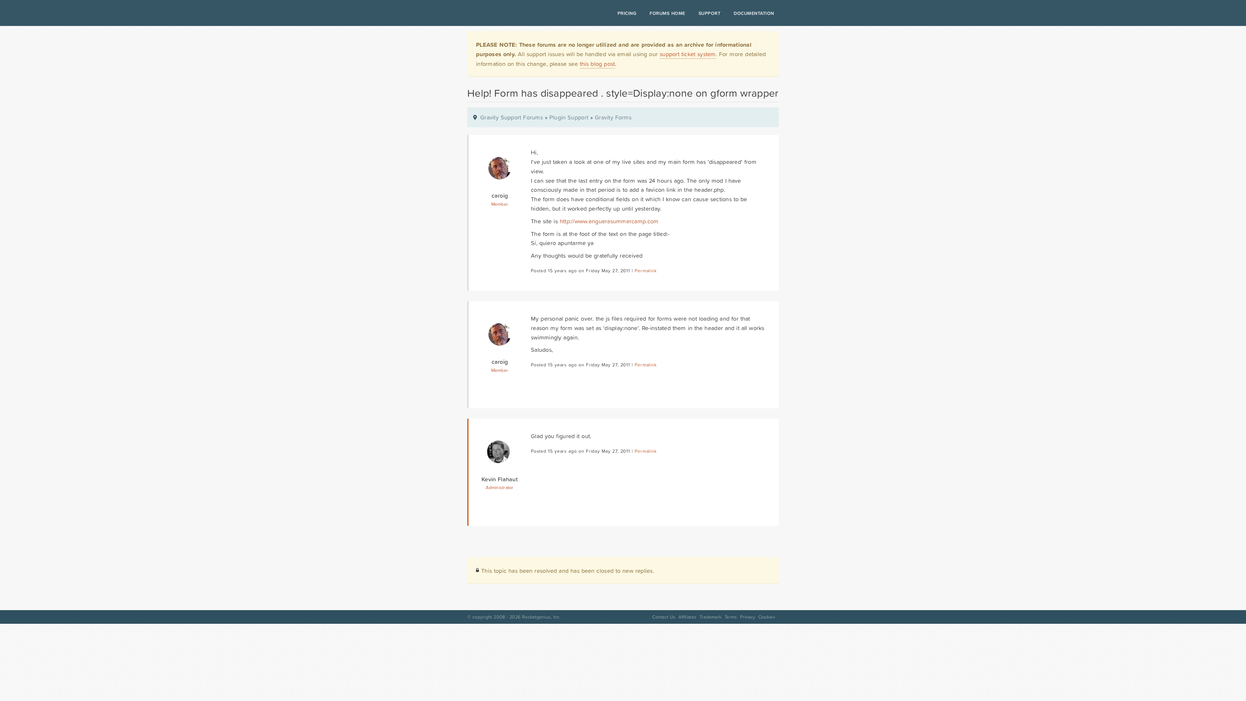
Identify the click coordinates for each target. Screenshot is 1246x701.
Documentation (754, 13)
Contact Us (663, 617)
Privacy (747, 617)
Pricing (627, 13)
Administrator (499, 487)
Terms (731, 617)
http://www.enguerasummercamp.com (609, 221)
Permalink (645, 270)
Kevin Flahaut (500, 479)
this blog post (597, 63)
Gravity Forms (613, 117)
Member (499, 204)
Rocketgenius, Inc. (541, 617)
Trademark (710, 617)
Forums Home (667, 13)
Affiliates (687, 617)
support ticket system (688, 54)
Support (710, 13)
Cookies (766, 617)
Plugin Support (568, 117)
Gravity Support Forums (511, 117)
